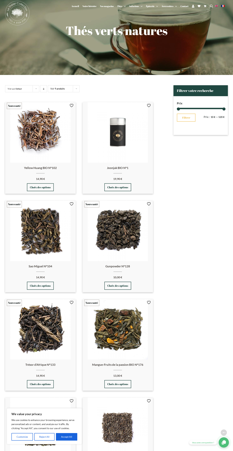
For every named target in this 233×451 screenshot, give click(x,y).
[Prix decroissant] (43, 88)
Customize (22, 436)
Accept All (66, 436)
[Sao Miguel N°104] (40, 231)
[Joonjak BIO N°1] (118, 132)
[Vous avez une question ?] (224, 442)
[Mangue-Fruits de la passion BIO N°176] (118, 329)
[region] (44, 426)
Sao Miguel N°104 (40, 266)
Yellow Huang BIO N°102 (40, 168)
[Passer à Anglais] (218, 6)
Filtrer (186, 117)
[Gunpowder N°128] (118, 231)
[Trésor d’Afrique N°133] (40, 329)
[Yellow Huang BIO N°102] (40, 132)
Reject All (44, 436)
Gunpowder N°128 (117, 266)
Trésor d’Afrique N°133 (40, 364)
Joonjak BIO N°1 (117, 168)
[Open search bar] (211, 6)
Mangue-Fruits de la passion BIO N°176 (117, 364)
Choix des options (40, 187)
